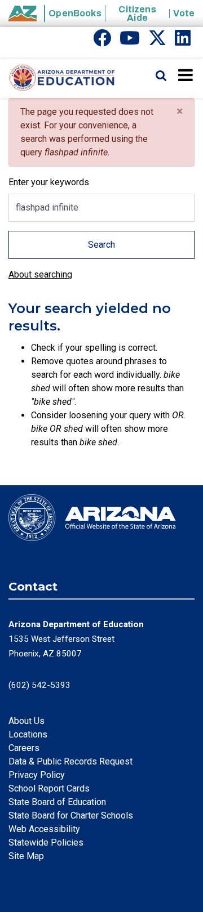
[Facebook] (102, 41)
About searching (40, 274)
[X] (157, 41)
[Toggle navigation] (186, 75)
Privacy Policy (36, 775)
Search (101, 244)
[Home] (58, 78)
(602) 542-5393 (39, 685)
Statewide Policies (45, 842)
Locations (27, 734)
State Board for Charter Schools (70, 815)
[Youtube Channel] (130, 41)
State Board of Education (57, 802)
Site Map (26, 856)
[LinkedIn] (183, 41)
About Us (26, 721)
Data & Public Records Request (70, 761)
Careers (23, 748)
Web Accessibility (44, 829)
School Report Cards (49, 788)
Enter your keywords (48, 182)
